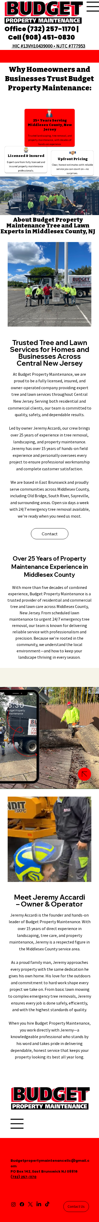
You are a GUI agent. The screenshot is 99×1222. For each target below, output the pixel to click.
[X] (30, 1204)
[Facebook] (22, 1204)
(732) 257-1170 (23, 1177)
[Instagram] (13, 1204)
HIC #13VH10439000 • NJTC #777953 (48, 46)
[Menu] (17, 1123)
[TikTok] (47, 1204)
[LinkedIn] (39, 1204)
